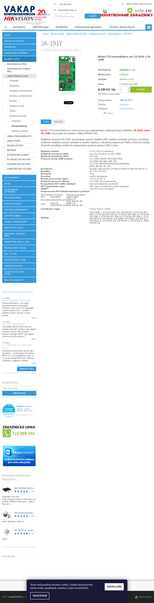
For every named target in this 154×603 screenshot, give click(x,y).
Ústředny (13, 80)
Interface (16, 121)
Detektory (14, 86)
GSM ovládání (13, 204)
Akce (7, 35)
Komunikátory (19, 126)
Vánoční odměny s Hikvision (16, 300)
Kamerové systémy (16, 53)
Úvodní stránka (5, 27)
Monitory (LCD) (14, 228)
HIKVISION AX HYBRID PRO (18, 70)
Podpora (62, 27)
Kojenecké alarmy (18, 155)
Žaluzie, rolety (14, 280)
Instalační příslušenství (20, 90)
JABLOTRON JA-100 (17, 76)
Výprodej (10, 47)
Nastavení (40, 595)
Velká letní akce (15, 41)
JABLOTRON (13, 141)
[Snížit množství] (129, 90)
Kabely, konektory (16, 222)
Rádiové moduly (20, 131)
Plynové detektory (19, 159)
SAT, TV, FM (11, 254)
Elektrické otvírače (11, 190)
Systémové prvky (17, 116)
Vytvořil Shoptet (145, 597)
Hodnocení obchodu (88, 27)
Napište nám (41, 27)
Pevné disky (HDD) (15, 248)
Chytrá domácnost (16, 210)
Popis (46, 122)
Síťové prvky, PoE (15, 260)
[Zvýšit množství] (129, 88)
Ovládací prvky (16, 106)
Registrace (146, 4)
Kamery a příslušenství (20, 96)
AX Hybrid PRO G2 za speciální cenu (17, 347)
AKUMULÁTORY (15, 145)
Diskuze (58, 122)
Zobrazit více (27, 369)
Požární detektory (19, 164)
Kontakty (19, 27)
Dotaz (110, 113)
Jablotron (124, 104)
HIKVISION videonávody (13, 324)
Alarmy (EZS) (12, 59)
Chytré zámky (13, 216)
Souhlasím (114, 586)
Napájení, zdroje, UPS (15, 235)
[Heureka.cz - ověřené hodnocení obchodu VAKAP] (19, 410)
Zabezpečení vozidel (19, 169)
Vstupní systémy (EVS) (15, 273)
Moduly (13, 101)
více (34, 318)
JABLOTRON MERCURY (19, 136)
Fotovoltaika (13, 198)
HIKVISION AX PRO (17, 64)
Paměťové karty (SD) (17, 242)
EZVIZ (8, 183)
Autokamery (12, 177)
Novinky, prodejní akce (17, 292)
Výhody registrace (122, 27)
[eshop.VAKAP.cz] (27, 16)
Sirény (12, 111)
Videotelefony (14, 266)
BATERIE (11, 150)
